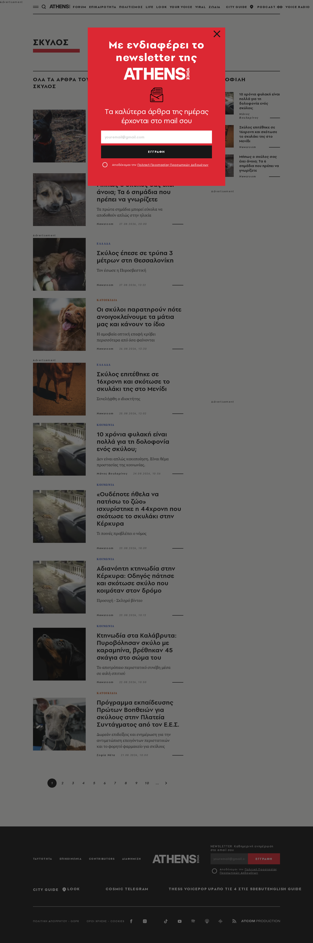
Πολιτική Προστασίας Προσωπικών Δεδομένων (173, 165)
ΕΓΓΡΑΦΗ (156, 152)
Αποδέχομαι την (160, 165)
